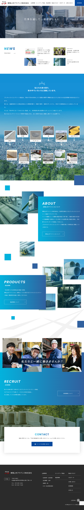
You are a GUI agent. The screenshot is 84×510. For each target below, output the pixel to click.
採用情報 (70, 486)
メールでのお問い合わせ (43, 444)
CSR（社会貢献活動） (48, 486)
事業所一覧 (45, 483)
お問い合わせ (69, 3)
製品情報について (14, 302)
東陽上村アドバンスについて (52, 234)
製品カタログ (55, 3)
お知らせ (70, 490)
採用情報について (68, 393)
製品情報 (48, 3)
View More (7, 53)
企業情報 (33, 3)
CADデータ (62, 3)
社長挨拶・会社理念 (48, 477)
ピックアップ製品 (40, 3)
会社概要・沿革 (46, 480)
